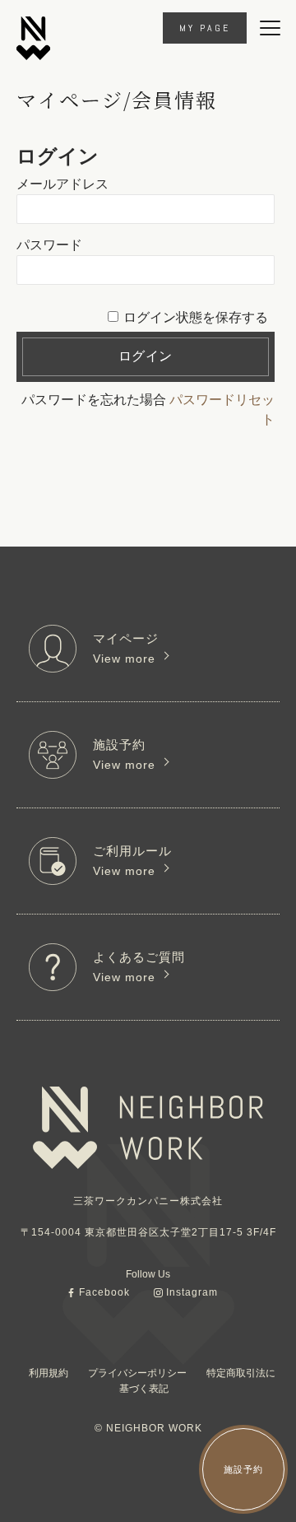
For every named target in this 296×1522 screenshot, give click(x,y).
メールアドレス (62, 184)
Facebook (104, 1292)
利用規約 (48, 1373)
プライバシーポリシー (137, 1373)
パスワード (49, 245)
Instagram (192, 1292)
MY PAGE (204, 28)
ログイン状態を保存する (195, 317)
